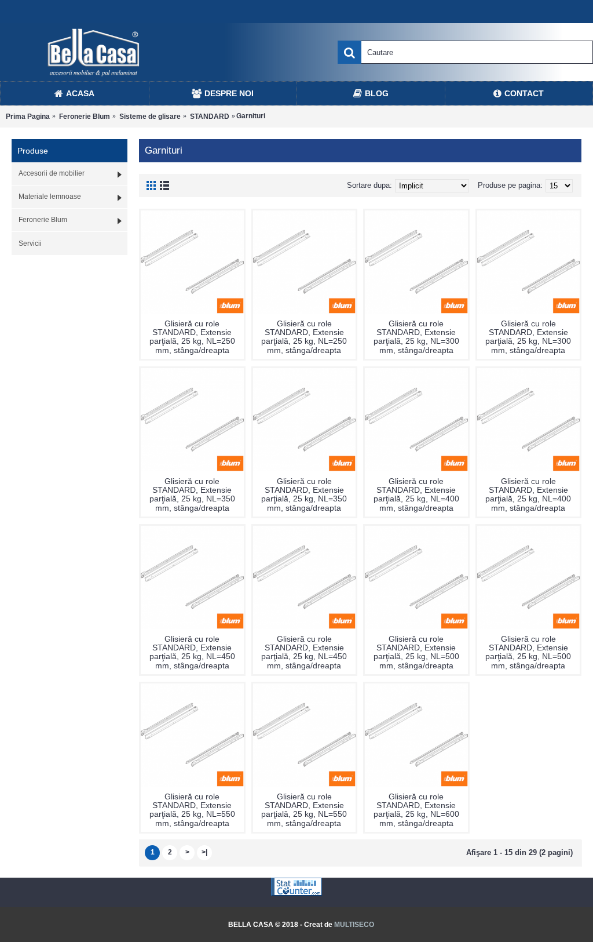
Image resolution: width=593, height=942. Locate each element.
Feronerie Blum (84, 116)
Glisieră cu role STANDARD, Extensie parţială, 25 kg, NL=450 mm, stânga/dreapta (192, 652)
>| (204, 852)
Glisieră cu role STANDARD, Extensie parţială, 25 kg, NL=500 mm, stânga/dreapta (416, 652)
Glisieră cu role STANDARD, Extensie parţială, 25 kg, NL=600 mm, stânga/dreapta (416, 810)
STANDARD (209, 116)
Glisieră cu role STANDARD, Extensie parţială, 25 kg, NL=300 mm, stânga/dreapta (416, 337)
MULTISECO (354, 925)
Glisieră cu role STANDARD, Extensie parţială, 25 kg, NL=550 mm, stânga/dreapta (192, 810)
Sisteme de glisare (150, 116)
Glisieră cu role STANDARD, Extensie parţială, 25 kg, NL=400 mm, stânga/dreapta (416, 494)
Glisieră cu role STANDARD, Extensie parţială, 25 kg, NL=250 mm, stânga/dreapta (192, 337)
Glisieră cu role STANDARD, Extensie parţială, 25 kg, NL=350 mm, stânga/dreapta (192, 494)
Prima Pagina (28, 116)
